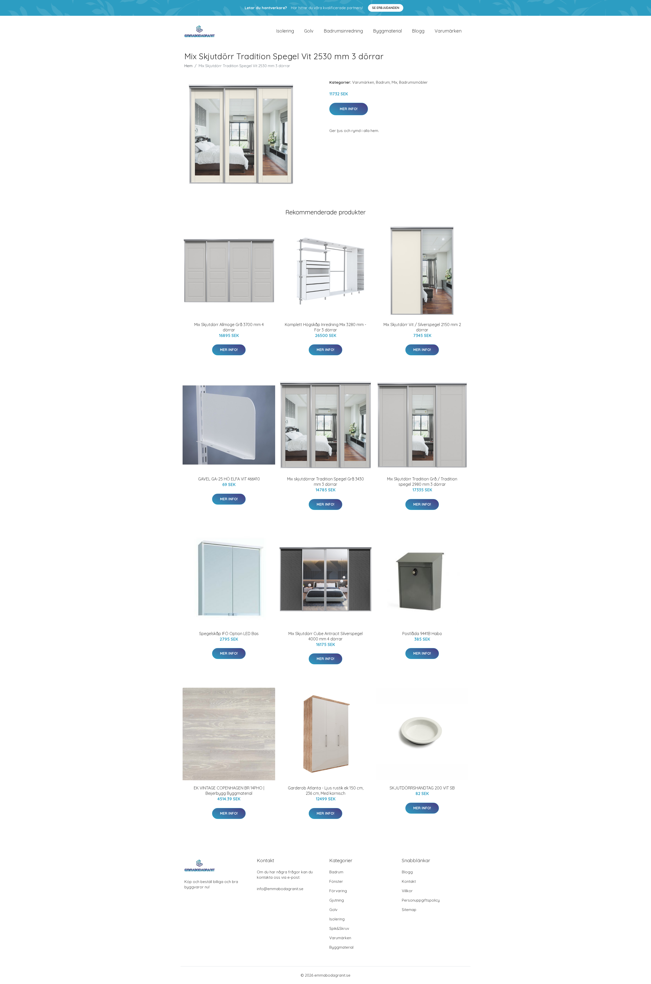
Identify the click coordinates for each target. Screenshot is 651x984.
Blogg (418, 31)
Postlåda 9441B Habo (422, 633)
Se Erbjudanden (385, 8)
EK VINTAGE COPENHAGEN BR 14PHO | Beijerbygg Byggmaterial (229, 790)
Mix (394, 82)
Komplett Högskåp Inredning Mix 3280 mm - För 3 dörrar (325, 327)
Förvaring (338, 890)
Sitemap (409, 909)
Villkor (407, 890)
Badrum (383, 82)
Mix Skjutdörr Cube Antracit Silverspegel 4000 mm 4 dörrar (325, 636)
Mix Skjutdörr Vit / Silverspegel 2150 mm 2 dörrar (422, 327)
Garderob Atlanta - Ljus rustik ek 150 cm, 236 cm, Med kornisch (325, 790)
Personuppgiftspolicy (421, 900)
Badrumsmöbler (413, 82)
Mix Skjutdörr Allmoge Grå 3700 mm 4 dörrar (229, 327)
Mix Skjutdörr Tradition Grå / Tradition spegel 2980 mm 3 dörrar (422, 481)
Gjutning (336, 900)
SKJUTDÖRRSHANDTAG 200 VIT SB (422, 787)
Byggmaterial (387, 31)
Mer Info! (349, 109)
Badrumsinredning (343, 31)
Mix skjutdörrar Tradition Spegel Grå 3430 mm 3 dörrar (325, 481)
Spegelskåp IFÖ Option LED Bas (229, 633)
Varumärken (448, 31)
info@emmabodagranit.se (280, 888)
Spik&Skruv (339, 928)
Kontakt (409, 881)
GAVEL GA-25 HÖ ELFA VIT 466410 (229, 478)
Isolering (285, 31)
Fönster (336, 881)
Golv (309, 31)
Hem (188, 65)
